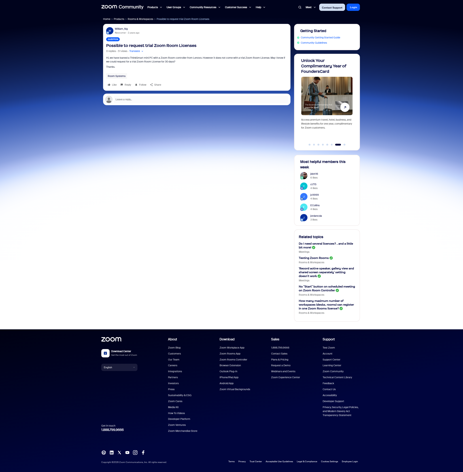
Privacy (242, 461)
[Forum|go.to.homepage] (122, 7)
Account (327, 353)
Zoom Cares (175, 401)
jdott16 (314, 173)
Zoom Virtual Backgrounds (235, 389)
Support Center (331, 359)
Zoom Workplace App (232, 347)
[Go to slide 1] (309, 144)
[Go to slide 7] (336, 144)
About (172, 339)
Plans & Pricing (279, 359)
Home (106, 19)
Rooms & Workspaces (140, 19)
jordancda (316, 215)
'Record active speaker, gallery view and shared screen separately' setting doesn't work (326, 272)
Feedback (328, 383)
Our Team (173, 359)
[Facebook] (143, 452)
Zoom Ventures (177, 425)
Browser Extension (230, 365)
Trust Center (256, 461)
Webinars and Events (283, 371)
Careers (172, 365)
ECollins (315, 205)
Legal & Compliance (307, 461)
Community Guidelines (314, 42)
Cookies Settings (329, 461)
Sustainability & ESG (180, 395)
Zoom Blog (174, 347)
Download (227, 339)
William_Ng (121, 28)
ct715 (313, 184)
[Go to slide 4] (322, 144)
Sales (275, 339)
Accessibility (330, 395)
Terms (231, 461)
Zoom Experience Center (285, 377)
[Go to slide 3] (318, 144)
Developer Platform (179, 419)
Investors (173, 383)
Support (329, 339)
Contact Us (329, 389)
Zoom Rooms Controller (233, 359)
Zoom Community (333, 371)
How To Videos (176, 413)
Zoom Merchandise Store (182, 431)
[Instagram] (135, 452)
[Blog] (103, 452)
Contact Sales (279, 353)
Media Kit (173, 407)
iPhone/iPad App (229, 377)
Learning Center (332, 365)
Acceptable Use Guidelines (279, 461)
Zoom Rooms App (230, 353)
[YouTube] (127, 452)
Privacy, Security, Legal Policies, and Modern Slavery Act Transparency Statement (340, 411)
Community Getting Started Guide (320, 37)
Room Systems (117, 76)
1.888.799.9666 (112, 430)
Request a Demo (280, 365)
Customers (174, 353)
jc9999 (314, 194)
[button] (136, 51)
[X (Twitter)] (119, 452)
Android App (226, 383)
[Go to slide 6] (331, 144)
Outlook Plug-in (228, 371)
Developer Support (333, 401)
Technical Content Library (337, 377)
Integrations (175, 371)
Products (119, 19)
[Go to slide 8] (342, 144)
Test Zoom (329, 347)
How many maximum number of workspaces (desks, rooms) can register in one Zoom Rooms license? (326, 304)
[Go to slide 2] (314, 144)
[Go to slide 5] (327, 144)
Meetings (304, 251)
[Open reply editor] (196, 99)
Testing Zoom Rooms (314, 258)
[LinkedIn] (111, 452)
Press (171, 389)
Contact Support (332, 7)
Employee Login (350, 461)
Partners (173, 377)
